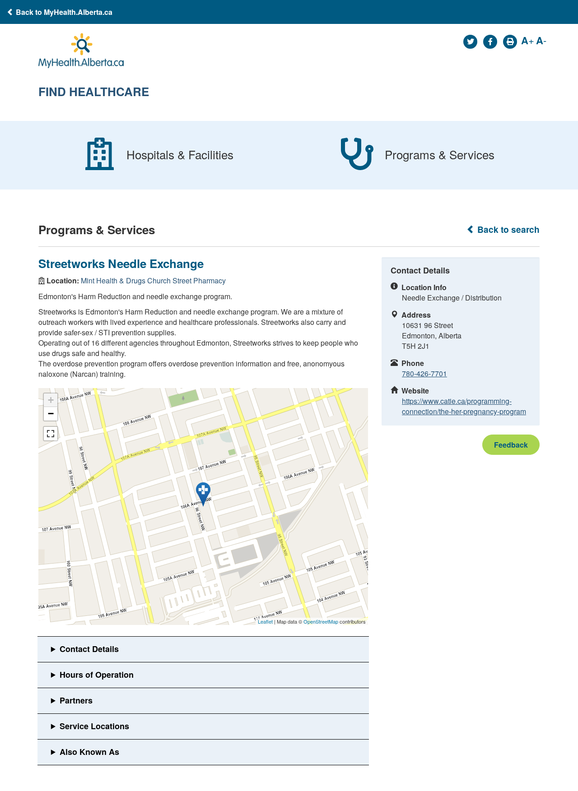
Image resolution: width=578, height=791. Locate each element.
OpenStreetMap (320, 621)
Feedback (511, 444)
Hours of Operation (97, 674)
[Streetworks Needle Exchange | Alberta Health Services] (203, 494)
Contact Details (89, 649)
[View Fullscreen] (50, 433)
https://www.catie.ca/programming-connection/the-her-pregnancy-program (464, 406)
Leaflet (265, 621)
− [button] (51, 413)
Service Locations (94, 726)
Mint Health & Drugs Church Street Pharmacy (153, 280)
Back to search (507, 229)
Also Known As (89, 752)
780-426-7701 (424, 373)
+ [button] (51, 400)
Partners (76, 700)
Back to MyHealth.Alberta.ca (63, 12)
